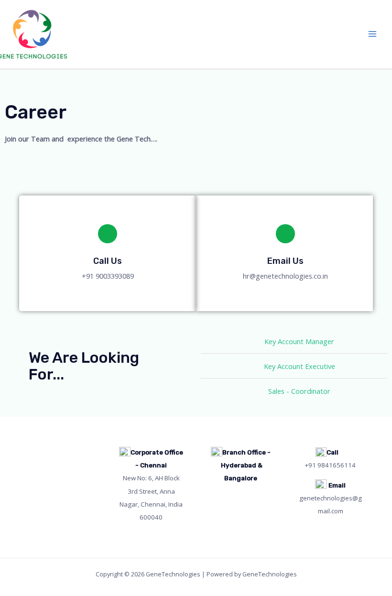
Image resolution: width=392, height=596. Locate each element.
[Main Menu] (372, 34)
